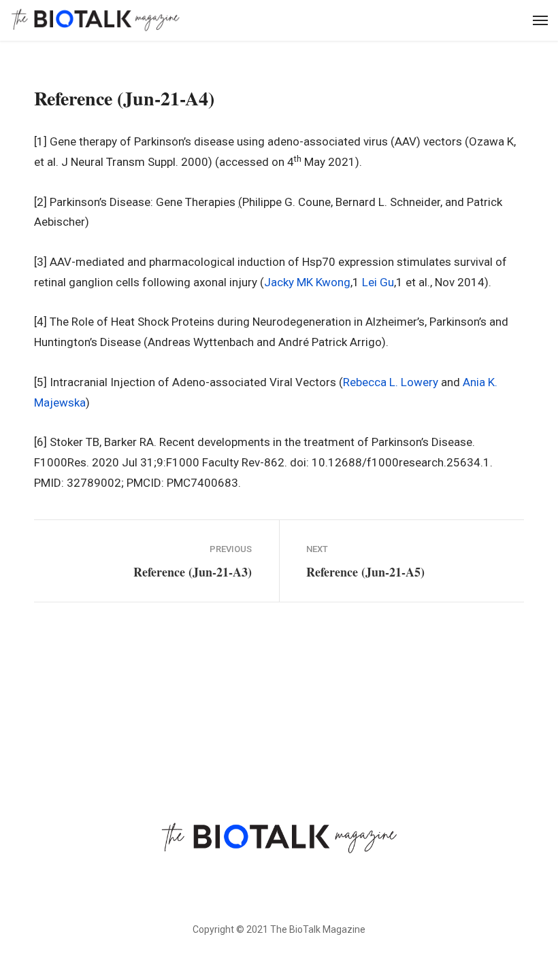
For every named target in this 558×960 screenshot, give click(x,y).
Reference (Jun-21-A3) (192, 572)
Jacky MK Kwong (307, 282)
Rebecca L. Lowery (390, 382)
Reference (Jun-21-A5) (365, 572)
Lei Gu (378, 282)
